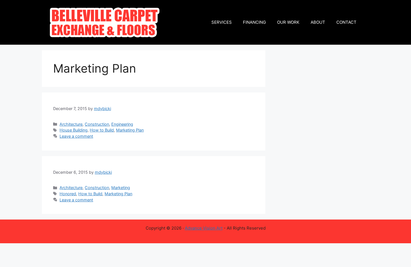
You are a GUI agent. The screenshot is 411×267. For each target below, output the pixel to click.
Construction (97, 124)
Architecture (71, 124)
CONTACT (346, 22)
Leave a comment (76, 136)
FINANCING (254, 22)
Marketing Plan (130, 130)
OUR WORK (288, 22)
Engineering (122, 124)
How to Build (102, 130)
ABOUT (318, 22)
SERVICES (221, 22)
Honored (68, 193)
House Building (74, 130)
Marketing (120, 187)
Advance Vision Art (204, 228)
